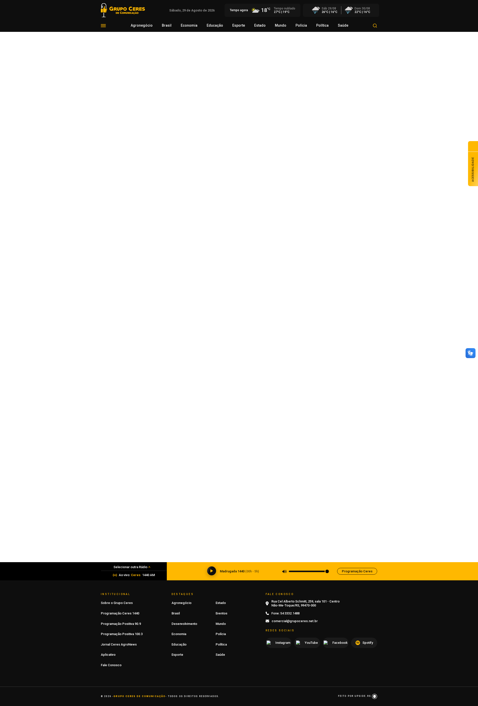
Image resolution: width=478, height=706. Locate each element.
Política (322, 25)
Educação (215, 25)
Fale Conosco (111, 665)
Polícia (301, 25)
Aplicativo (108, 654)
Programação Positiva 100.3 (122, 634)
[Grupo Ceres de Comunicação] (123, 9)
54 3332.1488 (289, 613)
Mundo (280, 25)
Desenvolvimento (184, 624)
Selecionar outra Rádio (130, 567)
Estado (260, 25)
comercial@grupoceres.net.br (295, 621)
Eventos (221, 613)
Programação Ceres (357, 571)
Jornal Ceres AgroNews (119, 644)
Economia (189, 25)
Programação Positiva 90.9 (121, 624)
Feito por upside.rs (355, 696)
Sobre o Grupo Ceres (117, 603)
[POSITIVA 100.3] (239, 364)
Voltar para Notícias (122, 75)
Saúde (343, 25)
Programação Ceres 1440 (120, 613)
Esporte (238, 25)
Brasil (167, 25)
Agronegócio (142, 25)
